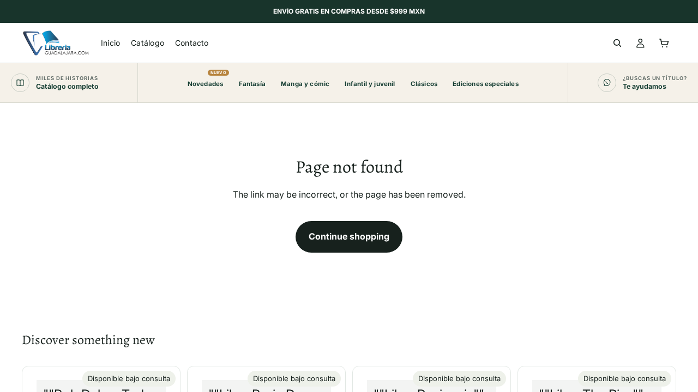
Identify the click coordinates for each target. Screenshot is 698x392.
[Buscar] (617, 43)
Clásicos (424, 84)
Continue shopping (349, 236)
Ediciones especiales (485, 84)
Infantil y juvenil (370, 84)
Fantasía (252, 84)
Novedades (206, 79)
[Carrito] (664, 43)
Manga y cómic (305, 84)
